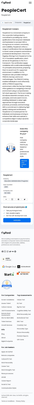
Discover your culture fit (24, 163)
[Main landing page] (6, 3)
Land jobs (17, 220)
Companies (18, 22)
